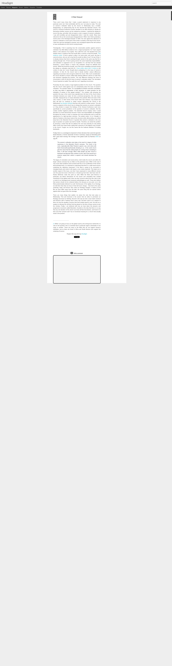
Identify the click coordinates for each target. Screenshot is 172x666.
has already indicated (66, 103)
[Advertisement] (110, 42)
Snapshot (32, 7)
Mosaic (21, 7)
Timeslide (39, 7)
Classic (3, 7)
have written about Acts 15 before (87, 68)
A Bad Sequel (76, 17)
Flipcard (8, 7)
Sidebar (26, 7)
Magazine (15, 7)
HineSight (84, 234)
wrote (97, 136)
